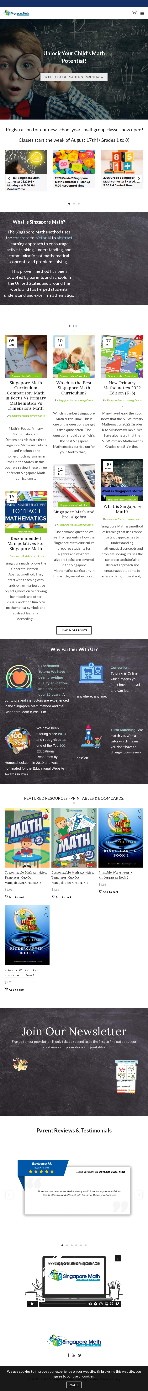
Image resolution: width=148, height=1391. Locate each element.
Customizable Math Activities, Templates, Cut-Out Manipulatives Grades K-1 (72, 878)
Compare (46, 811)
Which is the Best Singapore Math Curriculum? (74, 388)
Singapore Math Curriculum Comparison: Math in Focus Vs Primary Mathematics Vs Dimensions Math (26, 395)
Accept (74, 1384)
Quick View (46, 817)
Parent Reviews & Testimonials (74, 1130)
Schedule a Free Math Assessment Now (74, 77)
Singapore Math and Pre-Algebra (73, 514)
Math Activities (25, 531)
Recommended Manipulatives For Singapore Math (26, 543)
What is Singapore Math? (122, 509)
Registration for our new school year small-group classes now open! (74, 129)
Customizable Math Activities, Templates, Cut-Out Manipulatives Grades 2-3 (26, 878)
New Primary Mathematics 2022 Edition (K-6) (122, 388)
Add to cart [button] (16, 897)
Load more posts (74, 630)
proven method (34, 271)
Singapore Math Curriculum (26, 376)
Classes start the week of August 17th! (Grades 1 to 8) (74, 140)
